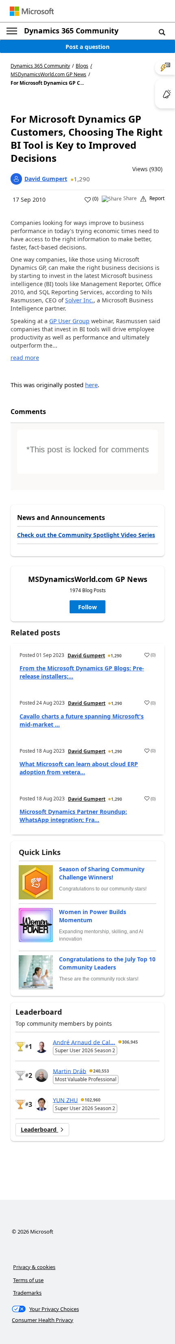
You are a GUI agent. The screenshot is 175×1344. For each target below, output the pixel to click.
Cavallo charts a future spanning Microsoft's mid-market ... (82, 720)
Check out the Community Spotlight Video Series (86, 535)
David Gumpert (45, 179)
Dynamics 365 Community (71, 30)
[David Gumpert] (16, 179)
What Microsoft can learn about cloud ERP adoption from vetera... (79, 768)
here (91, 385)
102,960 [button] (93, 1100)
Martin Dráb (69, 1071)
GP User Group (69, 321)
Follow (87, 607)
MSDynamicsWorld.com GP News (48, 74)
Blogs (82, 65)
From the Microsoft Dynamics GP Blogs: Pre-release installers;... (82, 672)
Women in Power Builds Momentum (92, 916)
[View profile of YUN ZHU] (41, 1104)
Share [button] (130, 198)
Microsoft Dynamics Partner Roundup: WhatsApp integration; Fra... (73, 816)
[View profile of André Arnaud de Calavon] (41, 1046)
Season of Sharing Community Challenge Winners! (101, 873)
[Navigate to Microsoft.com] (32, 11)
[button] (162, 31)
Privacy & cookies (34, 1267)
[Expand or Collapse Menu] (12, 31)
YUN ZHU (65, 1100)
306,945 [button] (130, 1042)
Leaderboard (39, 1129)
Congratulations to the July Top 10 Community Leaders (107, 963)
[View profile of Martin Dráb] (41, 1075)
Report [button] (156, 198)
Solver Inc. (79, 300)
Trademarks (27, 1292)
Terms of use (28, 1280)
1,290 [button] (82, 179)
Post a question (87, 47)
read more (25, 357)
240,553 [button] (101, 1071)
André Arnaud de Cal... (84, 1042)
